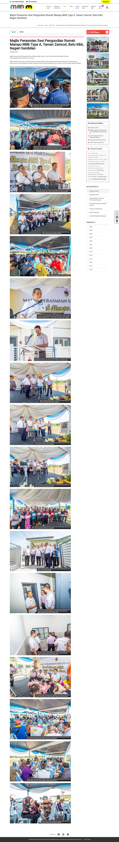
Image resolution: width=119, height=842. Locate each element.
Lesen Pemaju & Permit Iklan (97, 142)
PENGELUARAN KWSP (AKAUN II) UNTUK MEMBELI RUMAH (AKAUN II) (98, 131)
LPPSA (105, 159)
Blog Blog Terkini (94, 191)
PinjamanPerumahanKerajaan (95, 168)
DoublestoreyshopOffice (93, 155)
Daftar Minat (32, 1)
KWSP (101, 159)
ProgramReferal (92, 170)
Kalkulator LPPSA (94, 127)
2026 (91, 226)
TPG (89, 179)
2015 (91, 266)
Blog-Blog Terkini (94, 194)
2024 (91, 234)
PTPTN (89, 172)
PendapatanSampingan (93, 161)
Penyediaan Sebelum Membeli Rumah (98, 204)
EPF (104, 155)
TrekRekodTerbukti (99, 179)
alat (89, 153)
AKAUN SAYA (101, 7)
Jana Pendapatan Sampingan (98, 216)
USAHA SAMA (77, 7)
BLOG (64, 6)
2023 (91, 237)
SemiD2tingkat (96, 172)
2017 (91, 258)
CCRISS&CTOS (94, 153)
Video (21, 32)
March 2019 (52, 25)
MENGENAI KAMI (85, 7)
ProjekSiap (100, 170)
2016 (91, 262)
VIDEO (71, 6)
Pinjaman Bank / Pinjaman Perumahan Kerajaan (97, 199)
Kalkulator (95, 157)
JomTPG (90, 157)
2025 (91, 230)
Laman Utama (40, 25)
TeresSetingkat (102, 176)
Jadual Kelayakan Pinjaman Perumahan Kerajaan (96, 136)
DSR (101, 155)
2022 (91, 241)
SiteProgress (100, 174)
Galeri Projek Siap (94, 212)
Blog (46, 25)
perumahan (91, 166)
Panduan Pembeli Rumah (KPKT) (98, 140)
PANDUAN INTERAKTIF (57, 7)
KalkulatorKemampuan (93, 159)
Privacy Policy (87, 839)
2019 (91, 251)
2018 (91, 255)
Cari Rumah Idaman (18, 1)
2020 (91, 248)
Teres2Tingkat (92, 176)
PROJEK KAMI (49, 7)
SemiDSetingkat (92, 174)
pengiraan (102, 161)
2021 (91, 244)
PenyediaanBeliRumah (96, 164)
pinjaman (97, 166)
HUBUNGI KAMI (93, 7)
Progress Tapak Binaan (96, 209)
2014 (91, 269)
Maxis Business (78, 839)
